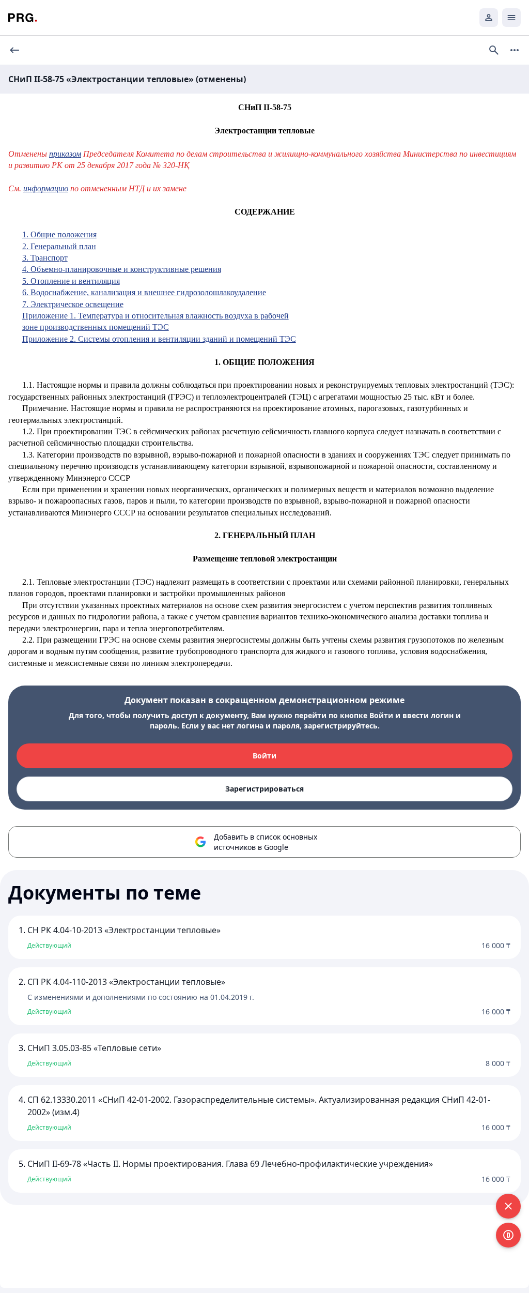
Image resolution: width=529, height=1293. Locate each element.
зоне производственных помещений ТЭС (95, 327)
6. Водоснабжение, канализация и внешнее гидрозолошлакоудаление (144, 292)
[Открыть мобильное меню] (511, 17)
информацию (45, 188)
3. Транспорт (45, 257)
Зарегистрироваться (264, 789)
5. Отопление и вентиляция (71, 281)
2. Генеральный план (59, 246)
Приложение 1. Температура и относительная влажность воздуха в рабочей (155, 315)
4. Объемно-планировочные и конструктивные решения (121, 269)
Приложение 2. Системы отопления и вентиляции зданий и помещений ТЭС (159, 338)
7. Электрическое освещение (72, 304)
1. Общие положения (59, 234)
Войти (264, 755)
